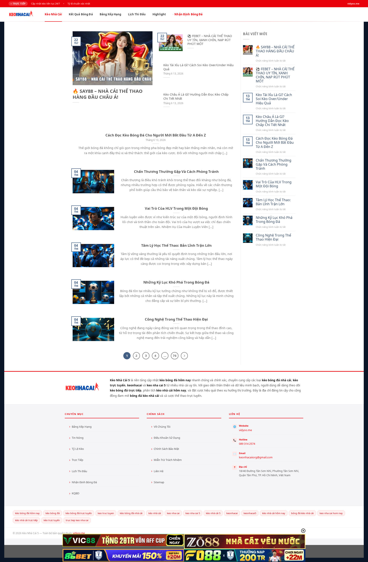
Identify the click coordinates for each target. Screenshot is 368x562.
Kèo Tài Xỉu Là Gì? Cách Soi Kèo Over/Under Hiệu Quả (198, 67)
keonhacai (232, 513)
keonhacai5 (250, 513)
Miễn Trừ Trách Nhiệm (168, 460)
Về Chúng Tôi (162, 427)
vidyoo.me (245, 430)
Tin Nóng (77, 438)
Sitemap (159, 482)
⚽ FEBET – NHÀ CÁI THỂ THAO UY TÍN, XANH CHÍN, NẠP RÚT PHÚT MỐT (209, 40)
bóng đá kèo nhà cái (302, 513)
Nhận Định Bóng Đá (188, 14)
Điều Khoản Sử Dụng (167, 438)
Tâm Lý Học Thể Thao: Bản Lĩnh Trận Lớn (176, 245)
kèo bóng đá (53, 513)
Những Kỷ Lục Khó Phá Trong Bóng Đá (176, 282)
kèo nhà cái (154, 513)
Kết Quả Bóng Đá (81, 14)
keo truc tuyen (106, 513)
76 (175, 355)
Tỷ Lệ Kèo (78, 449)
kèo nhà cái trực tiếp (26, 520)
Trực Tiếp (77, 460)
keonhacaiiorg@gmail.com (256, 457)
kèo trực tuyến (52, 520)
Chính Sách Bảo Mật (166, 449)
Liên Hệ (158, 471)
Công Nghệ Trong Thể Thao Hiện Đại (176, 319)
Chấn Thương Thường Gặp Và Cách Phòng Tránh (176, 171)
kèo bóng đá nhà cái (131, 513)
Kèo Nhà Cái (53, 14)
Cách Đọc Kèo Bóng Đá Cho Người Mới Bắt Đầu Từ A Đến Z (155, 135)
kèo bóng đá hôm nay (27, 513)
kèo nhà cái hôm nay (273, 513)
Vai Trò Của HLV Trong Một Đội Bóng (176, 208)
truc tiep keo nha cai (77, 520)
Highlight (159, 14)
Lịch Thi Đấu (137, 14)
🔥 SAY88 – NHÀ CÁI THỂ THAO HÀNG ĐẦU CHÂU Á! (107, 94)
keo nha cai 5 (192, 513)
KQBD (75, 493)
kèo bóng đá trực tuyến (79, 513)
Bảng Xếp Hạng (110, 14)
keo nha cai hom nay (331, 513)
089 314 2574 (247, 444)
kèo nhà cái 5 (213, 513)
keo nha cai (173, 513)
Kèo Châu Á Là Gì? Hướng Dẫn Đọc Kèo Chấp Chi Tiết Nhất (196, 96)
